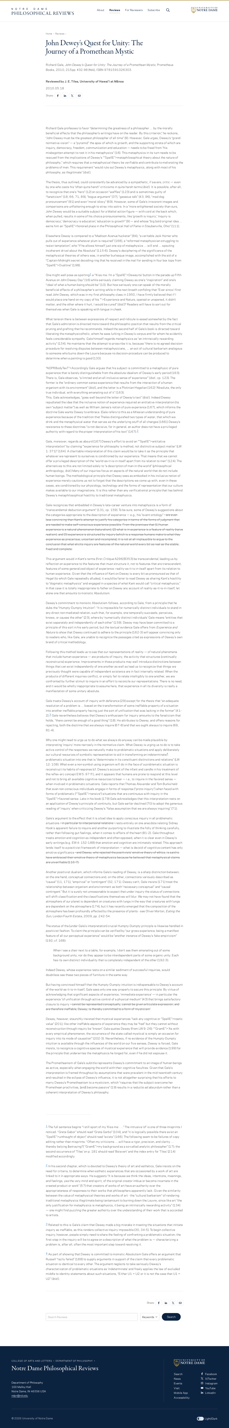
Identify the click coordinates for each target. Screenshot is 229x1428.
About (100, 10)
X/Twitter (211, 1378)
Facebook (211, 1374)
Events (178, 1383)
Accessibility (182, 1397)
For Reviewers (134, 10)
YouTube (210, 1388)
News (177, 1378)
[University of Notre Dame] (204, 10)
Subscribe (154, 10)
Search (171, 1316)
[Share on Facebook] (58, 95)
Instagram (211, 1383)
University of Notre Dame (37, 1418)
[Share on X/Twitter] (72, 95)
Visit (176, 1388)
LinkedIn (210, 1392)
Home (49, 33)
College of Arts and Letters (32, 1360)
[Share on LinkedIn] (65, 95)
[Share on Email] (79, 95)
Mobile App (181, 1392)
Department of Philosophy (74, 1360)
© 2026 (16, 1418)
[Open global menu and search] (167, 10)
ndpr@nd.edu (20, 1395)
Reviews (114, 10)
